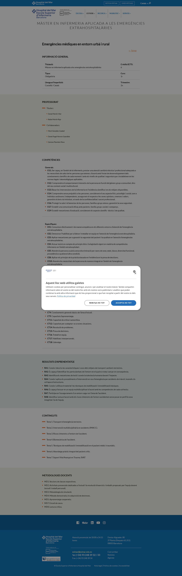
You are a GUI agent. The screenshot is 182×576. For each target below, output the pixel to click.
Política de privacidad (66, 296)
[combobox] (134, 271)
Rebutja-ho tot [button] (97, 303)
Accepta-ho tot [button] (123, 303)
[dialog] (91, 288)
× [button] (135, 273)
